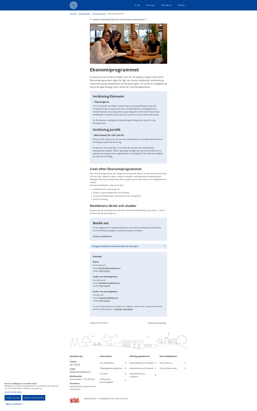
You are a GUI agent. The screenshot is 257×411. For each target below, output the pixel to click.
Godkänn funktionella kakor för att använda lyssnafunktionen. (117, 19)
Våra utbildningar (99, 14)
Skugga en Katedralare (102, 236)
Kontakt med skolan (124, 309)
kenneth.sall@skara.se (108, 298)
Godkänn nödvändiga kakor (33, 398)
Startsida (73, 14)
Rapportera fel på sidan (157, 323)
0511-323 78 (105, 286)
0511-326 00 (75, 364)
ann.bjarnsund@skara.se (109, 283)
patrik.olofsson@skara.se (109, 268)
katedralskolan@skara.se (80, 372)
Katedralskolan (84, 14)
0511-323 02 (105, 301)
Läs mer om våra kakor (13, 392)
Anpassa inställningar (14, 404)
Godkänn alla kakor (13, 398)
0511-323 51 (105, 271)
